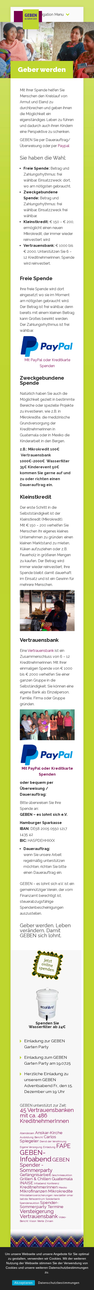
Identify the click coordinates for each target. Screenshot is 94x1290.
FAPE (63, 1145)
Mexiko (63, 1187)
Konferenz (53, 1183)
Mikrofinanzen (33, 1191)
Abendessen (27, 1133)
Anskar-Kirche (49, 1132)
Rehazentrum (37, 1199)
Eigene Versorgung (31, 1147)
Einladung (49, 1147)
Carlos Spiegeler (38, 1138)
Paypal (63, 146)
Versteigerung (37, 1211)
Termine (55, 1206)
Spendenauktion (29, 1203)
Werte (40, 1221)
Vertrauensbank (41, 650)
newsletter (60, 1195)
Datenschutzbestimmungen (58, 1283)
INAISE (26, 1182)
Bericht (38, 1137)
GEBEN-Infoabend (35, 1155)
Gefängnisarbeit (35, 1174)
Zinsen (49, 1221)
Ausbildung (27, 1137)
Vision (32, 1221)
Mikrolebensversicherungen (36, 1195)
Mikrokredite (60, 1191)
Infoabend (40, 1183)
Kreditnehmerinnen (39, 1187)
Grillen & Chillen (35, 1178)
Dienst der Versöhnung (53, 1141)
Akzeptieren (23, 1283)
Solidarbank (53, 1199)
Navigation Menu (49, 14)
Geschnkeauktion (62, 1175)
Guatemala (62, 1178)
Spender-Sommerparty (39, 1204)
